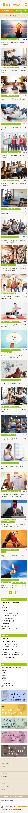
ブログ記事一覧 (12, 15)
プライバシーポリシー (6, 786)
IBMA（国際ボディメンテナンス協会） (11, 667)
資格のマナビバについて (6, 763)
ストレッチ (4, 610)
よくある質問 (4, 773)
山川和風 (3, 670)
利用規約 (3, 783)
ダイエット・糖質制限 (7, 618)
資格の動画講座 (7, 11)
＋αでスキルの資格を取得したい (9, 657)
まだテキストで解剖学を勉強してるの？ (11, 383)
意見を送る (22, 806)
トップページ (4, 15)
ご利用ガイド (4, 769)
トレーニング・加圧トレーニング (9, 613)
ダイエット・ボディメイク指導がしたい (11, 652)
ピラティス (4, 607)
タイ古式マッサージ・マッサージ (9, 615)
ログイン (3, 779)
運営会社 (3, 789)
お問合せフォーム (16, 809)
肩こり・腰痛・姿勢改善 (7, 621)
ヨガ (2, 605)
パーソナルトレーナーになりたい (9, 646)
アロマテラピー (5, 623)
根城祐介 (3, 678)
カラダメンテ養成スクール (8, 683)
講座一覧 (3, 766)
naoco (3, 675)
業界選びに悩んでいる (7, 639)
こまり (3, 672)
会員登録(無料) (4, 776)
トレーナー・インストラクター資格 (10, 602)
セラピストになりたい (7, 649)
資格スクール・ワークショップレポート (11, 628)
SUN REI (3, 680)
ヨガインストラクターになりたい (9, 641)
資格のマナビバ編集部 (7, 686)
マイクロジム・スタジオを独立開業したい (12, 654)
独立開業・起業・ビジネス (8, 626)
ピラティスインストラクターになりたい (11, 644)
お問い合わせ (4, 793)
